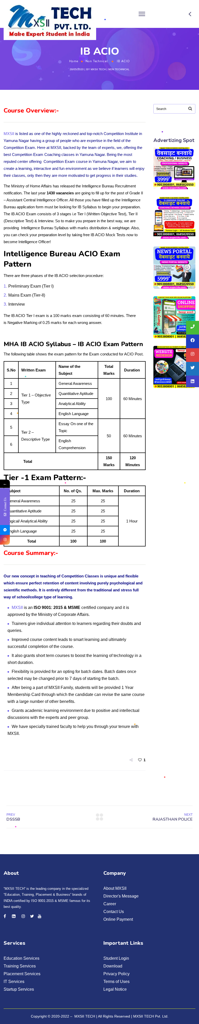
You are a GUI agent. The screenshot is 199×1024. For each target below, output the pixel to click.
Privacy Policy (116, 974)
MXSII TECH (98, 69)
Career (109, 904)
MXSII (9, 133)
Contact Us (113, 911)
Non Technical (97, 61)
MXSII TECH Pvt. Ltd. (150, 1016)
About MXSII (114, 888)
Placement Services (22, 974)
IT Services (14, 981)
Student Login (116, 958)
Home (73, 61)
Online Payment (118, 919)
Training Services (20, 966)
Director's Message (121, 896)
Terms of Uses (116, 981)
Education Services (21, 958)
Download (112, 966)
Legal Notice (115, 989)
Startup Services (19, 989)
